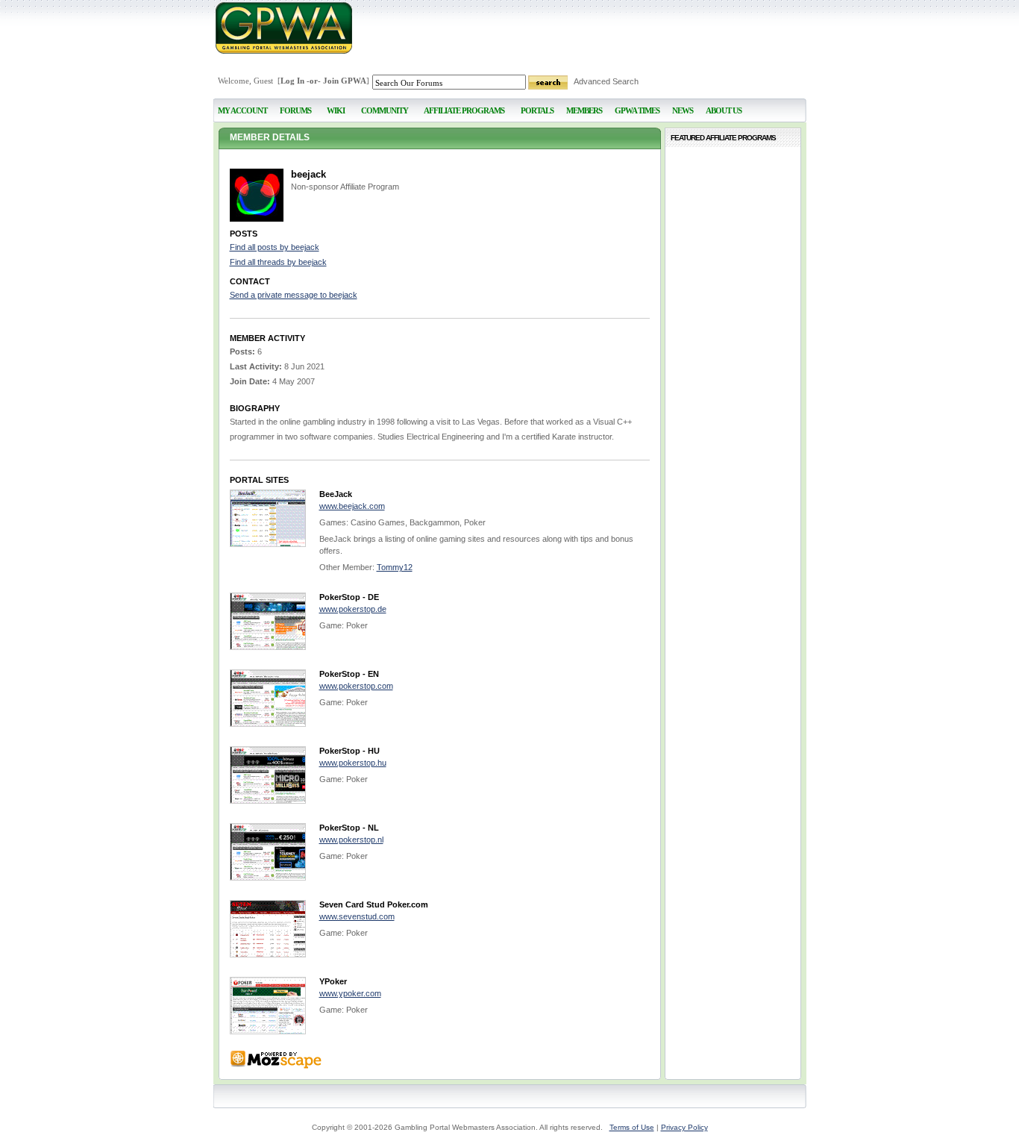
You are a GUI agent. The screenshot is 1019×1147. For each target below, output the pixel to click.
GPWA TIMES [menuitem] (637, 110)
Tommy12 (395, 567)
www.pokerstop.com (356, 685)
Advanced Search (606, 81)
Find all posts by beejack (274, 247)
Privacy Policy (684, 1127)
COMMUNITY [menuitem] (384, 110)
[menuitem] (336, 104)
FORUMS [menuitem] (295, 110)
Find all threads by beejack (278, 261)
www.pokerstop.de (352, 608)
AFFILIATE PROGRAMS (464, 110)
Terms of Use (631, 1127)
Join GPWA (344, 80)
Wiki (336, 110)
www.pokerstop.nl (351, 839)
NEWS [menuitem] (682, 110)
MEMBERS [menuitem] (584, 110)
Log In (292, 80)
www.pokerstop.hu (352, 762)
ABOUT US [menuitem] (723, 110)
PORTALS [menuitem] (537, 110)
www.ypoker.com (350, 993)
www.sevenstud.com (357, 916)
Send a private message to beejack (293, 294)
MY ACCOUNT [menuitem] (242, 110)
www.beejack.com (352, 505)
